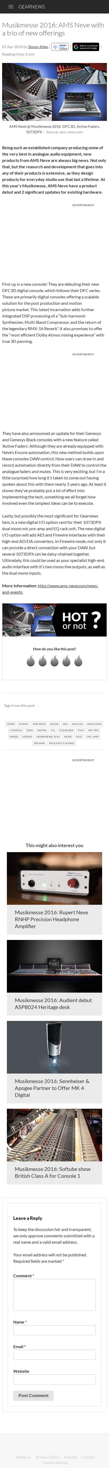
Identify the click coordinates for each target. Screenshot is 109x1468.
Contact (87, 1457)
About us (23, 1457)
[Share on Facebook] (76, 705)
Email (19, 1346)
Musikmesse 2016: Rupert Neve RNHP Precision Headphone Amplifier (51, 919)
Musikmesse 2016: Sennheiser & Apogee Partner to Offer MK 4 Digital (52, 1088)
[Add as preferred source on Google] (85, 47)
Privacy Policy (47, 1457)
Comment (23, 1275)
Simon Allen (38, 46)
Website (21, 1371)
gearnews (32, 7)
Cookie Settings (55, 1462)
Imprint (70, 1457)
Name (20, 1321)
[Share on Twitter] (96, 705)
